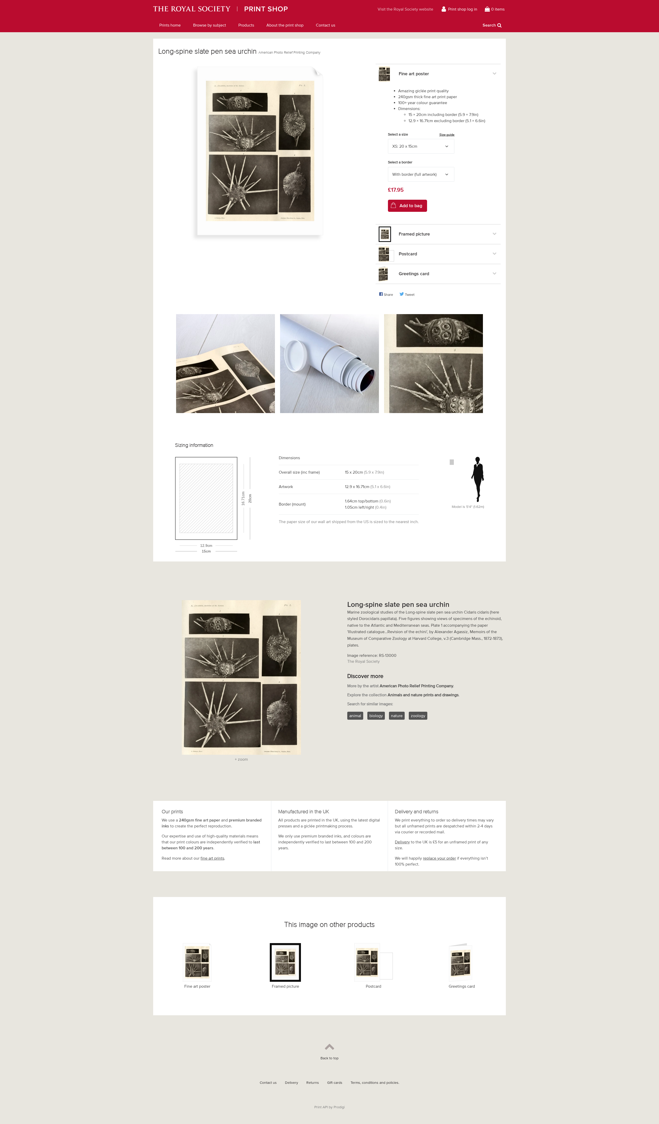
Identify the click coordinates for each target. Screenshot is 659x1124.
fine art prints (212, 858)
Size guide (446, 135)
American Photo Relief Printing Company (289, 52)
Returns (312, 1083)
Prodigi (339, 1107)
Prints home (170, 25)
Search (489, 25)
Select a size (421, 134)
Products (246, 25)
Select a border (400, 162)
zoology (418, 715)
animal (355, 715)
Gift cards (334, 1083)
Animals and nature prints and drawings (423, 694)
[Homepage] (246, 9)
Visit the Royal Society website (405, 9)
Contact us (325, 25)
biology (376, 715)
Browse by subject (209, 25)
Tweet (409, 295)
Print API (321, 1107)
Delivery (402, 842)
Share (388, 295)
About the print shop (285, 25)
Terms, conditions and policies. (375, 1083)
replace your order (439, 858)
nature (397, 715)
